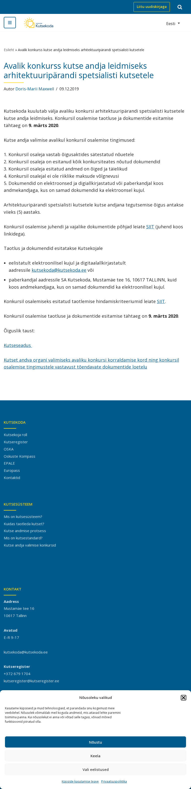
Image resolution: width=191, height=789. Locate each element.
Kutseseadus (18, 345)
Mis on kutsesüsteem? (23, 516)
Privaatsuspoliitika (114, 781)
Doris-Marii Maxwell (34, 89)
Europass (12, 470)
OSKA (8, 448)
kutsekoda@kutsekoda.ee (59, 270)
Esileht (9, 49)
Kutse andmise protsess (25, 530)
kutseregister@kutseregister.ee (31, 680)
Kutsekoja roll (15, 434)
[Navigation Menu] (10, 22)
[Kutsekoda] (38, 22)
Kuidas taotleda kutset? (24, 523)
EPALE (9, 463)
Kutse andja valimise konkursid (30, 545)
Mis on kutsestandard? (23, 537)
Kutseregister (16, 441)
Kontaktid (12, 477)
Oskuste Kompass (19, 456)
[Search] (179, 6)
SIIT (150, 227)
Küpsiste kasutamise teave (80, 781)
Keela (95, 755)
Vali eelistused (96, 769)
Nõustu (95, 742)
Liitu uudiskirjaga (152, 6)
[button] (183, 697)
